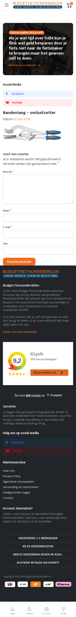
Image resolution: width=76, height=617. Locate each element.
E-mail (7, 227)
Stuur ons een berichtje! (20, 332)
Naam (7, 210)
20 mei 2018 (21, 119)
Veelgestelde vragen (16, 492)
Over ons (9, 471)
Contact (8, 498)
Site (5, 243)
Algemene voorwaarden (18, 481)
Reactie (8, 171)
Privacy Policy (11, 476)
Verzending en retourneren (20, 487)
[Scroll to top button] (70, 599)
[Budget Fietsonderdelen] (37, 5)
